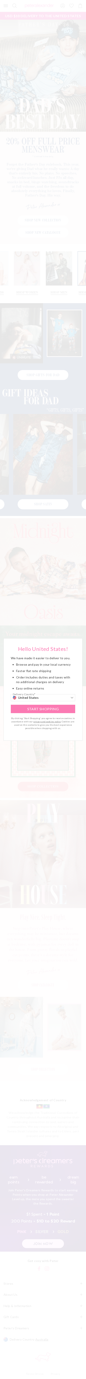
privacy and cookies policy (47, 721)
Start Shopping (43, 709)
